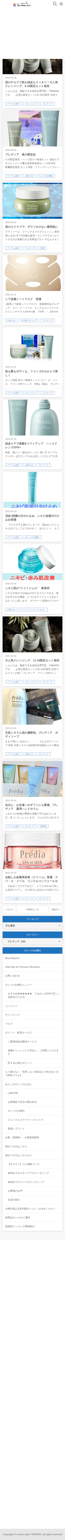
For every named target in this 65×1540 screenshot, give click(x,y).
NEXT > (56, 909)
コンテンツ (11, 1006)
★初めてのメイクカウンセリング (26, 1182)
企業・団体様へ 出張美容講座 (22, 1137)
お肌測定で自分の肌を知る (22, 1101)
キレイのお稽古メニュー (18, 984)
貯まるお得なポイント (20, 1063)
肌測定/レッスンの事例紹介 (20, 1226)
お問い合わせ (12, 975)
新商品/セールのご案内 (17, 1217)
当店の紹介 (14, 1199)
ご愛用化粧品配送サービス (22, 1041)
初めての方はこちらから (18, 1155)
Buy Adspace (12, 958)
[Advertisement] (32, 34)
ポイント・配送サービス (18, 1032)
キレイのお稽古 (16, 1110)
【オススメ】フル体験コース (23, 1164)
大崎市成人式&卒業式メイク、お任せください (30, 1208)
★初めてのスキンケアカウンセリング (28, 1173)
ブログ (8, 1023)
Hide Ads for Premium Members (22, 966)
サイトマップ (12, 1014)
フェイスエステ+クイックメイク (25, 1119)
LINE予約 (13, 1093)
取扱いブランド (16, 1128)
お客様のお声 (15, 1190)
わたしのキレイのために (18, 1084)
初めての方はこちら (16, 1146)
